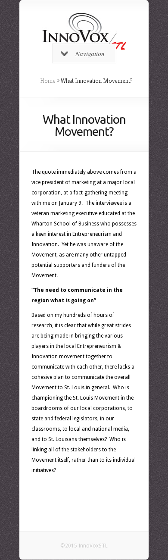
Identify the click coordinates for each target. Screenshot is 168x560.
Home (48, 80)
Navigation (90, 53)
